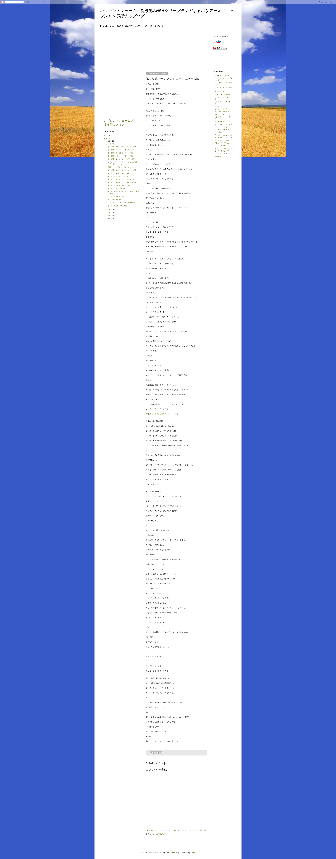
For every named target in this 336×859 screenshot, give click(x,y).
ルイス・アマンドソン (222, 151)
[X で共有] (156, 752)
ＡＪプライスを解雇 (115, 200)
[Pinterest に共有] (161, 752)
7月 (109, 219)
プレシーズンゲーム (222, 143)
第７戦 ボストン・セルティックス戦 (121, 179)
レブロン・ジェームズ (222, 154)
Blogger (193, 853)
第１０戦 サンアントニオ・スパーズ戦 (122, 170)
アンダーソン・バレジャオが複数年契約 (122, 203)
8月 (109, 216)
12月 (110, 141)
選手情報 (218, 156)
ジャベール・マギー (222, 127)
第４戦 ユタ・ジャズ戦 (116, 188)
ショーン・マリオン (222, 130)
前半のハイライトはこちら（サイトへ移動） (163, 414)
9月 (109, 213)
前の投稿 (203, 830)
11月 (110, 144)
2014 (108, 138)
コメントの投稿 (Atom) (158, 834)
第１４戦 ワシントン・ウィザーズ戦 (121, 150)
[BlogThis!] (153, 752)
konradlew (173, 853)
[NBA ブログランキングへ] (220, 49)
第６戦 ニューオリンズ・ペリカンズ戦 (122, 182)
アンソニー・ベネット (222, 95)
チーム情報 (218, 132)
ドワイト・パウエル (222, 140)
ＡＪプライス (219, 92)
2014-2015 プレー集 (222, 75)
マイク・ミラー (220, 146)
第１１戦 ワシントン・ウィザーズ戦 (121, 159)
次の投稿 (150, 830)
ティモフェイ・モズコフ (223, 138)
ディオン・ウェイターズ (223, 135)
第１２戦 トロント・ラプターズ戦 (120, 156)
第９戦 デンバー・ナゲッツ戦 (119, 173)
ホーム (176, 830)
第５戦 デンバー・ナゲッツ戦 (119, 185)
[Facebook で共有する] (158, 752)
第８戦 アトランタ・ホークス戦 (119, 176)
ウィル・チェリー (221, 106)
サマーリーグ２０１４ (222, 122)
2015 (108, 135)
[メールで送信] (151, 752)
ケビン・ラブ (219, 114)
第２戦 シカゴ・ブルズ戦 (117, 206)
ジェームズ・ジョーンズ (223, 124)
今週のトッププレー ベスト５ (119, 167)
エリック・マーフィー (222, 109)
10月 (110, 210)
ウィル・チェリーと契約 (116, 197)
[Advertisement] (165, 51)
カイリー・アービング (222, 112)
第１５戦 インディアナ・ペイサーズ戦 (122, 147)
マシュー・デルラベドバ (223, 148)
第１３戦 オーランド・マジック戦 (120, 153)
